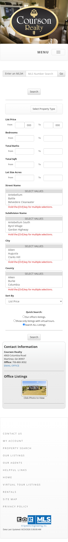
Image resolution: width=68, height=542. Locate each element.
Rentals (10, 492)
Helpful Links (15, 470)
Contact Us (12, 433)
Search (34, 91)
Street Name (13, 185)
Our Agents (12, 462)
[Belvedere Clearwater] (34, 202)
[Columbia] (34, 284)
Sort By (9, 295)
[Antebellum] (34, 195)
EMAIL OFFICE (11, 365)
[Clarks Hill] (34, 257)
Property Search (17, 448)
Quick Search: (34, 312)
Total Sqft (11, 159)
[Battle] (34, 198)
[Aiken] (34, 250)
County (9, 268)
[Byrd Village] (34, 226)
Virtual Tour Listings (22, 484)
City (7, 240)
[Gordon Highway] (34, 229)
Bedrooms (11, 132)
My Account (13, 440)
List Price (10, 119)
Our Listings (14, 455)
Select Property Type (43, 109)
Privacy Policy (15, 506)
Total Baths (12, 145)
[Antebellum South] (34, 222)
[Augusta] (34, 253)
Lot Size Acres (13, 172)
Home (7, 477)
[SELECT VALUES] (34, 191)
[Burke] (34, 281)
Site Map (10, 499)
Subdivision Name (16, 213)
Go (61, 73)
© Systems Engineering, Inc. (34, 525)
